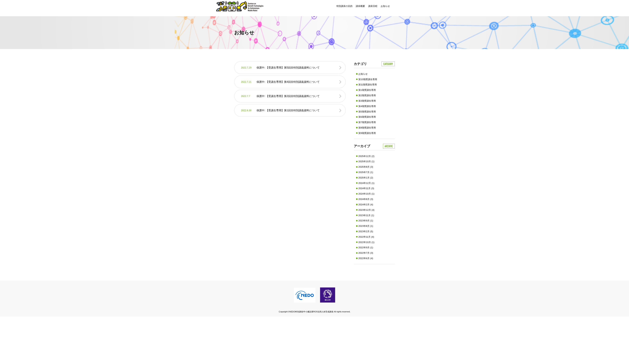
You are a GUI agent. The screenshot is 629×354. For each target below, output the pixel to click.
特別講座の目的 (344, 6)
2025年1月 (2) (365, 178)
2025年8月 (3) (365, 167)
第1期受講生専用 (367, 90)
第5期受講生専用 (367, 111)
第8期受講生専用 (367, 128)
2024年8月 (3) (365, 199)
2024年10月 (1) (366, 194)
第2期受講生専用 (367, 95)
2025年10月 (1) (366, 161)
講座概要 (360, 6)
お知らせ (385, 6)
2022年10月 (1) (366, 242)
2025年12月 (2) (366, 156)
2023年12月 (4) (366, 210)
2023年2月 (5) (365, 231)
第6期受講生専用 (367, 117)
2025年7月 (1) (365, 172)
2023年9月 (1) (365, 220)
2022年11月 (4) (366, 237)
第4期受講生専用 (367, 106)
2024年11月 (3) (366, 188)
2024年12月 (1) (366, 183)
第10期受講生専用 (367, 79)
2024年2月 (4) (365, 204)
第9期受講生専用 (367, 133)
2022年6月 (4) (365, 258)
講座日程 (372, 6)
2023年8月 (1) (365, 226)
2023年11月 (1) (366, 215)
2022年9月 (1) (365, 247)
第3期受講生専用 (367, 101)
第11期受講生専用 (367, 84)
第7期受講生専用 (367, 122)
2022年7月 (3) (365, 253)
